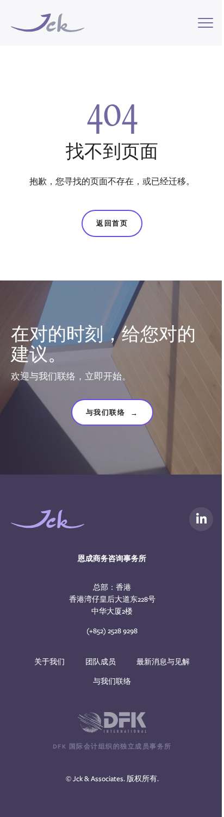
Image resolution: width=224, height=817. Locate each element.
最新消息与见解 (163, 662)
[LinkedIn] (201, 519)
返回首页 (112, 223)
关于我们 (49, 662)
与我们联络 (112, 412)
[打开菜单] (205, 23)
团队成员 (100, 662)
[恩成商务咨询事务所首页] (47, 23)
